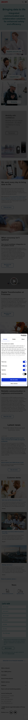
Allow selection (14, 383)
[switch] (25, 366)
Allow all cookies (14, 379)
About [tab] (23, 339)
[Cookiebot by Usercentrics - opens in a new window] (21, 335)
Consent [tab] (5, 339)
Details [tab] (14, 339)
